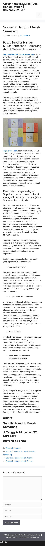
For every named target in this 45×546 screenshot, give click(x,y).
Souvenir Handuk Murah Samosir (20, 461)
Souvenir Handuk (13, 448)
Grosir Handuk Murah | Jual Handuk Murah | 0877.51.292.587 (20, 7)
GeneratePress (33, 537)
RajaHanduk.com (10, 151)
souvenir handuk (13, 451)
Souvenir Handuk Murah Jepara (19, 458)
